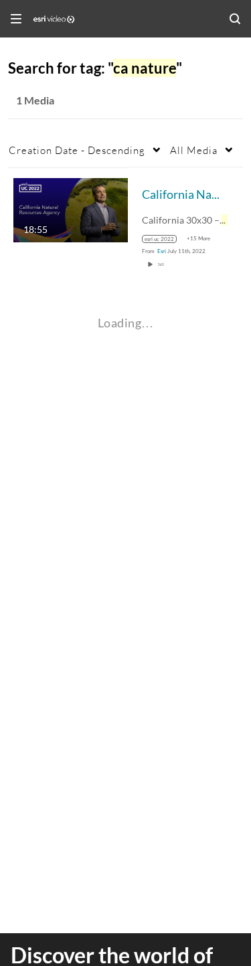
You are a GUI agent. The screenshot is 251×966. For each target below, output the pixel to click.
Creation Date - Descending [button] (77, 150)
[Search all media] (235, 18)
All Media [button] (194, 150)
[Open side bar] (16, 18)
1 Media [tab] (35, 100)
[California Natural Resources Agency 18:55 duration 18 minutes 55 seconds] (70, 208)
